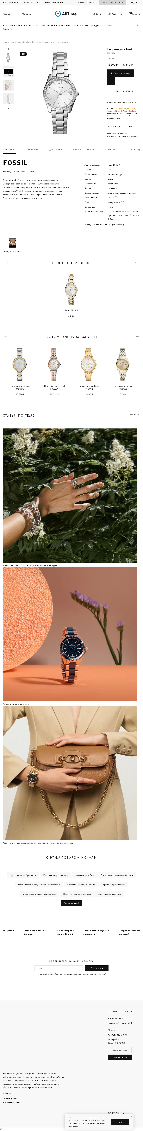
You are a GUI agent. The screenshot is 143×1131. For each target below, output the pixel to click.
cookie (84, 1120)
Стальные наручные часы (109, 893)
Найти (138, 25)
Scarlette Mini (23, 42)
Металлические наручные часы (81, 884)
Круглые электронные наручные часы (39, 893)
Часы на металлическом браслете (117, 875)
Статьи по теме (19, 415)
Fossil (12, 42)
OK (120, 1121)
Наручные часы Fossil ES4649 (54, 387)
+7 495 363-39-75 (32, 2)
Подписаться (96, 968)
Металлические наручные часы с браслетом (39, 884)
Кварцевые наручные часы (55, 875)
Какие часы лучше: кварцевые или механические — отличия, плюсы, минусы (38, 842)
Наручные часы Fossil (84, 875)
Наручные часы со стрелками (77, 893)
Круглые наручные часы (114, 884)
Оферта (7, 1092)
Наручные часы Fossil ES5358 (88, 387)
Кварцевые (47, 42)
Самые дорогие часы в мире (16, 704)
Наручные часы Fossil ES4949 (123, 387)
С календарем (61, 42)
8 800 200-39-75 (11, 2)
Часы (5, 42)
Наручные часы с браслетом (23, 875)
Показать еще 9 (71, 903)
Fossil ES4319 (71, 310)
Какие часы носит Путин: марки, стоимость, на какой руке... (31, 565)
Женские (36, 42)
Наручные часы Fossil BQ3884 (20, 387)
